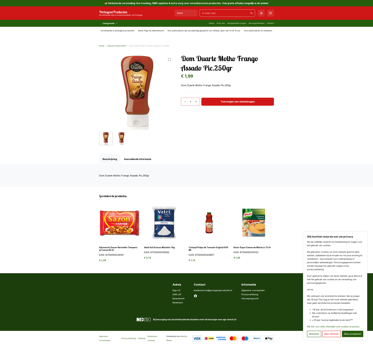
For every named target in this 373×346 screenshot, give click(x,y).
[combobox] (224, 13)
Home (211, 23)
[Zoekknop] (251, 13)
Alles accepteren (352, 334)
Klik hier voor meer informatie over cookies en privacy (333, 326)
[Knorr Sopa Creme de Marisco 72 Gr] (254, 222)
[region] (335, 286)
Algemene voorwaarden (253, 290)
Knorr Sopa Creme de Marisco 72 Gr (252, 247)
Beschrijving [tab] (110, 159)
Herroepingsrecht (249, 298)
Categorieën (109, 23)
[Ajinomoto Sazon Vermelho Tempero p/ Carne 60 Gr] (119, 222)
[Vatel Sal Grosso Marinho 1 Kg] (164, 222)
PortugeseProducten (113, 12)
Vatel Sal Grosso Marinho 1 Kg (159, 247)
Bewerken (314, 334)
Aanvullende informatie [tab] (137, 159)
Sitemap (141, 338)
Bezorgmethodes (256, 23)
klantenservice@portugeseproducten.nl (213, 290)
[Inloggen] (261, 13)
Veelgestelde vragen (236, 23)
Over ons (221, 23)
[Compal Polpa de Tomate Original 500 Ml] (209, 222)
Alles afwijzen (331, 334)
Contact (270, 23)
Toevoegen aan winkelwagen (238, 101)
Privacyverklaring (249, 294)
